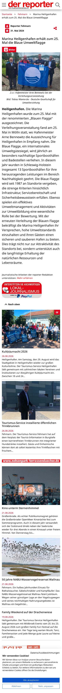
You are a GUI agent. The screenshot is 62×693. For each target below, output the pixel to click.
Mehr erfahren (25, 277)
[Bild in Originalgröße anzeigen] (31, 71)
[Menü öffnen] (4, 5)
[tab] (9, 49)
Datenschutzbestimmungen (45, 652)
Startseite (7, 14)
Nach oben (13, 304)
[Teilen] (55, 28)
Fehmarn (22, 14)
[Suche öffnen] (57, 5)
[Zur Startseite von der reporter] (30, 5)
